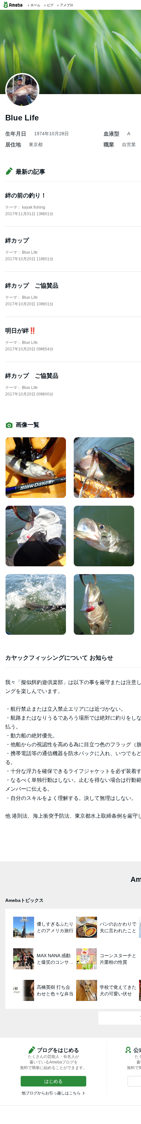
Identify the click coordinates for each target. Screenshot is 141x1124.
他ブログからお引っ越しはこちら (51, 1093)
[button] (53, 1081)
